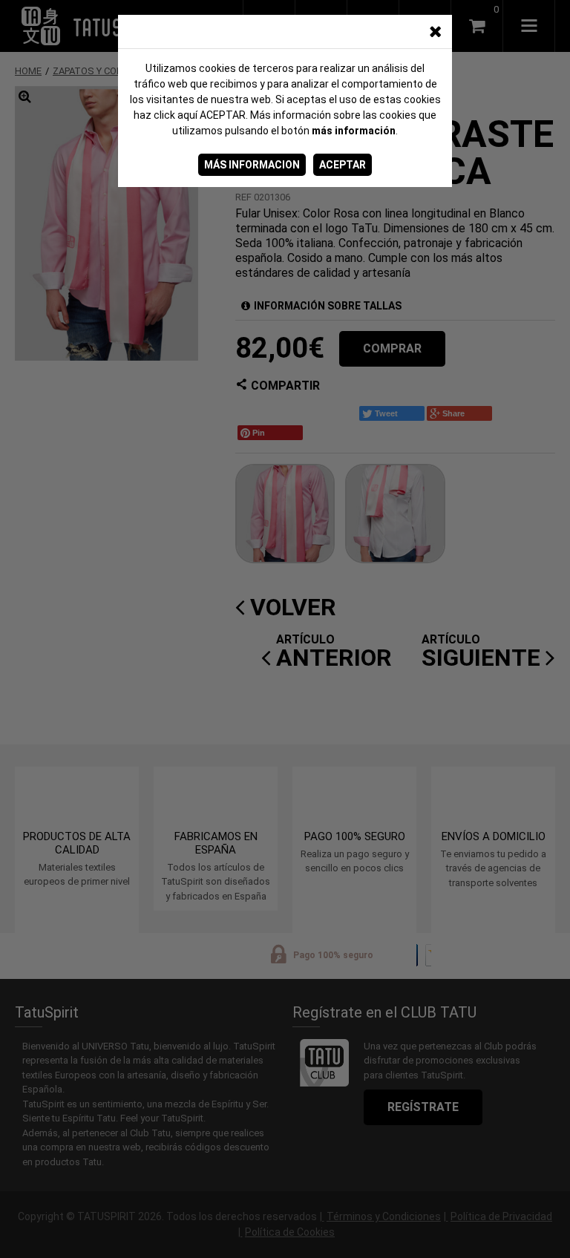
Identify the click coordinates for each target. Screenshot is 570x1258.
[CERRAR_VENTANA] (435, 32)
